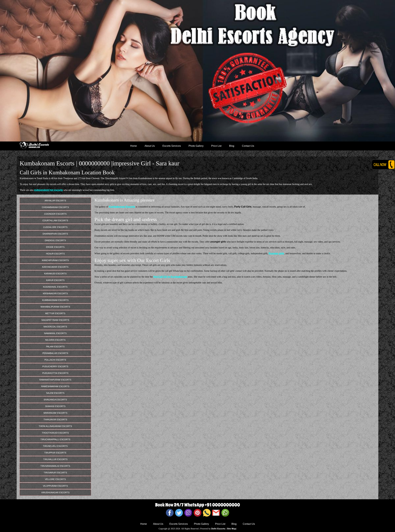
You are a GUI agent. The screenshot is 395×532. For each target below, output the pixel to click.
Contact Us (248, 146)
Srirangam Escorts (55, 413)
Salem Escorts (55, 393)
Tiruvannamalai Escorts (55, 466)
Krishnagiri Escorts (55, 293)
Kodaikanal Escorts (55, 287)
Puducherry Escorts (55, 366)
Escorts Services (171, 146)
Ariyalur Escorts (55, 200)
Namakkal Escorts (55, 333)
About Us (150, 146)
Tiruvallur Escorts (55, 459)
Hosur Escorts (55, 253)
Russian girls (276, 253)
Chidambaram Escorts (55, 207)
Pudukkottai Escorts (55, 373)
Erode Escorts (55, 247)
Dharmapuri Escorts (55, 234)
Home (133, 146)
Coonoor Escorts (55, 214)
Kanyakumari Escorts (55, 267)
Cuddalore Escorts (55, 227)
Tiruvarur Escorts (55, 472)
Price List (216, 146)
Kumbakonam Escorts (122, 206)
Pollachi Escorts (55, 360)
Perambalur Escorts (55, 353)
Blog (231, 146)
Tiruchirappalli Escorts (55, 439)
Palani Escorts (55, 346)
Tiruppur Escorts (55, 452)
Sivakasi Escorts (55, 406)
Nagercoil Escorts (55, 326)
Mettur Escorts (55, 313)
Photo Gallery (196, 146)
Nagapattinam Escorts (55, 320)
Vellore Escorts (55, 479)
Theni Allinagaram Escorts (55, 426)
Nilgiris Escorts (55, 340)
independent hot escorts (48, 190)
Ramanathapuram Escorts (55, 379)
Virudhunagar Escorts (55, 492)
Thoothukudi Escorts (55, 433)
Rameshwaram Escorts (55, 386)
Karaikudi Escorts (55, 273)
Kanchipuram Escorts (55, 260)
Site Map (231, 528)
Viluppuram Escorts (55, 486)
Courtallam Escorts (55, 220)
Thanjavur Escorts (55, 419)
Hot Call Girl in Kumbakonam (170, 276)
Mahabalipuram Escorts (55, 306)
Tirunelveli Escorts (55, 446)
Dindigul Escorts (55, 240)
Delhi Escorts (218, 528)
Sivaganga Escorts (55, 399)
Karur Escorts (55, 280)
